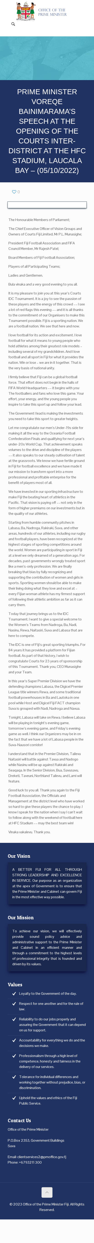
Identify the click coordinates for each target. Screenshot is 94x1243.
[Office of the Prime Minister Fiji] (43, 7)
